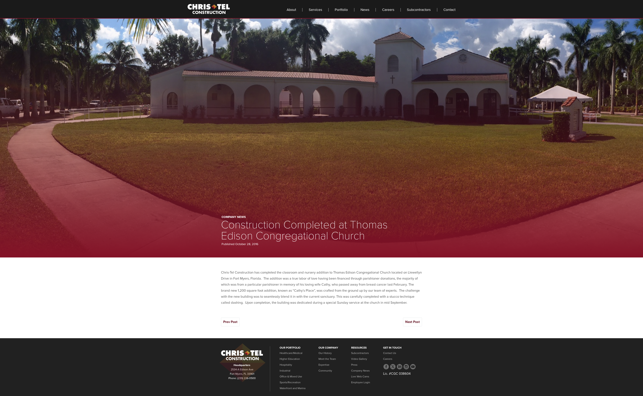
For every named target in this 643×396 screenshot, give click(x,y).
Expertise (323, 365)
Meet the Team (327, 359)
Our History (325, 353)
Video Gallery (359, 359)
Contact (449, 10)
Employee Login (360, 382)
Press (354, 365)
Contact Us (389, 353)
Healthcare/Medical (291, 353)
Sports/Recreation (290, 382)
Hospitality (286, 365)
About (291, 10)
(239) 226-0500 (246, 378)
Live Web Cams (360, 376)
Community (325, 370)
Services (315, 10)
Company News (234, 217)
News (365, 10)
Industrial (285, 370)
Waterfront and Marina (292, 388)
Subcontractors (419, 10)
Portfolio (341, 10)
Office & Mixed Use (291, 376)
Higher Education (290, 359)
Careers (388, 10)
